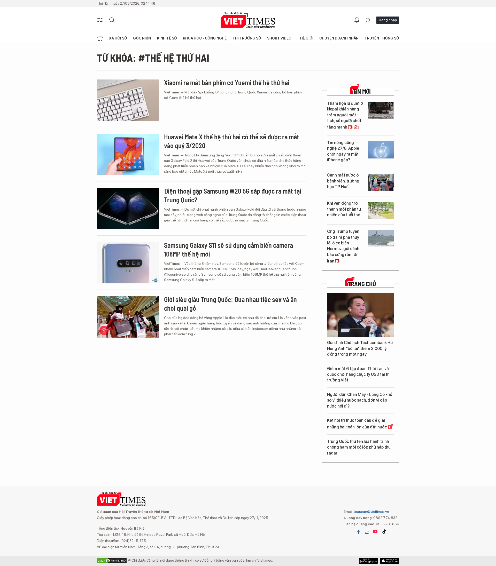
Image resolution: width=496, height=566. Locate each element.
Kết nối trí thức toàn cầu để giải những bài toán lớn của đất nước (357, 423)
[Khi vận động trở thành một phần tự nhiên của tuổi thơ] (381, 210)
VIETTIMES (248, 20)
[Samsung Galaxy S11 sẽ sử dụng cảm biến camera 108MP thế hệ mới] (128, 262)
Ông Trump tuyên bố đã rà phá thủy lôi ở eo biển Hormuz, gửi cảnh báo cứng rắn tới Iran (343, 246)
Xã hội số (118, 38)
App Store (368, 561)
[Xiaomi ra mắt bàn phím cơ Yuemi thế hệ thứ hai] (128, 100)
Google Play (389, 561)
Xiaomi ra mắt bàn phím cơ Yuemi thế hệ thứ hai (226, 82)
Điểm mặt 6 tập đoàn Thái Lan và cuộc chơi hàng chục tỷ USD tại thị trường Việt (359, 374)
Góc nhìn (142, 38)
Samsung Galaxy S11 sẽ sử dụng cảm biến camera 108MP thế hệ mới (228, 249)
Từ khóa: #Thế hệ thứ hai (153, 57)
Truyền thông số (382, 38)
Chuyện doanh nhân (339, 38)
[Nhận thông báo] (357, 20)
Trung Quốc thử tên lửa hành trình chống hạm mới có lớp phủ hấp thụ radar (359, 447)
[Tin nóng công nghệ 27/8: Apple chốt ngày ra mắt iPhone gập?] (381, 149)
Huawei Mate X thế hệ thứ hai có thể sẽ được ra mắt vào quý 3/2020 (231, 141)
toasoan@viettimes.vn (371, 511)
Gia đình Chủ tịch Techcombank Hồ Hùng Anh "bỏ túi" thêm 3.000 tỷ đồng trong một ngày (360, 348)
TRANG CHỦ (362, 284)
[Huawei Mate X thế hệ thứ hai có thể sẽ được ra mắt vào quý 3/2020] (128, 154)
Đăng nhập (387, 20)
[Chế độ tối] (368, 20)
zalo (367, 532)
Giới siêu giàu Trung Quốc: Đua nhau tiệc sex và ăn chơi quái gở (230, 303)
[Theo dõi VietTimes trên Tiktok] (384, 531)
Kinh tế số (167, 38)
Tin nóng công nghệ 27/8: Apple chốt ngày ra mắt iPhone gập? (343, 151)
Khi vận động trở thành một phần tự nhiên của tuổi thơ (344, 209)
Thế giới (305, 38)
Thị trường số (247, 38)
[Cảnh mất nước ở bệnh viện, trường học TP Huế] (381, 182)
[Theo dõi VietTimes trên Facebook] (359, 532)
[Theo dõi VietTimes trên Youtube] (375, 531)
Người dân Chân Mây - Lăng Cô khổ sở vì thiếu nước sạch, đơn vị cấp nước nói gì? (359, 400)
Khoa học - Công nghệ (205, 38)
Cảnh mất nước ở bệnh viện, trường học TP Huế (343, 181)
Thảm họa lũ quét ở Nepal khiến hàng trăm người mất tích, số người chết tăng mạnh (345, 115)
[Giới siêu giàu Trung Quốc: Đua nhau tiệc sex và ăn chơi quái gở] (128, 317)
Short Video (279, 38)
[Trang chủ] (100, 38)
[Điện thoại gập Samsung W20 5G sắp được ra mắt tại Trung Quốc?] (128, 208)
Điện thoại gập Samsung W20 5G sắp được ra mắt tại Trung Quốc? (232, 195)
